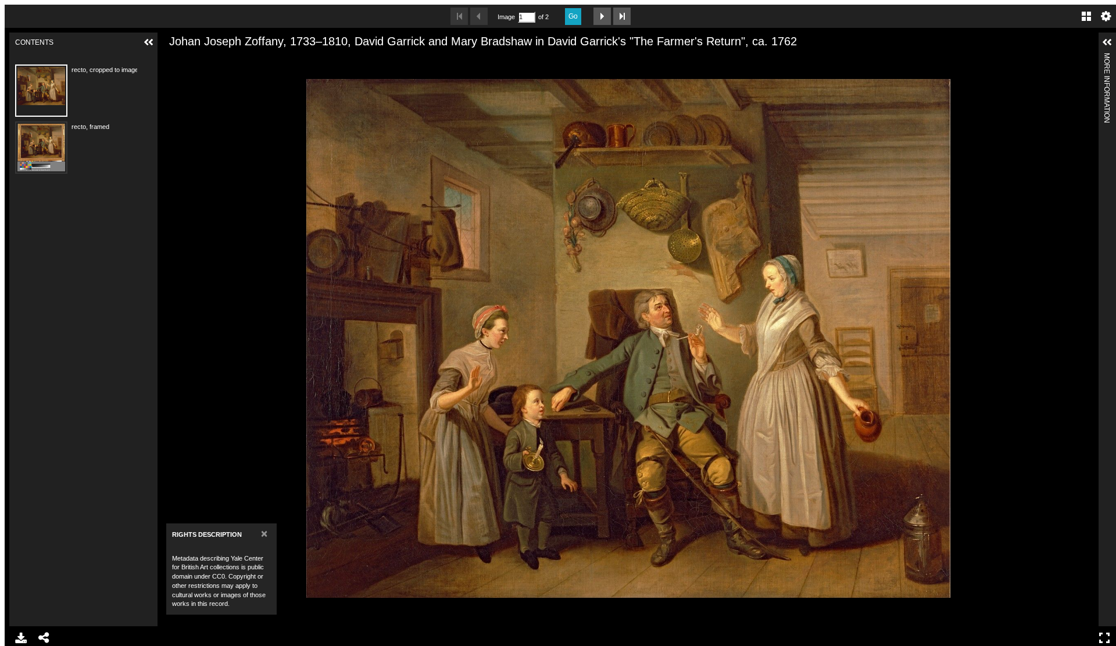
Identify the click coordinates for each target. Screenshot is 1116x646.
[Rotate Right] (211, 60)
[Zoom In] (172, 60)
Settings (1106, 16)
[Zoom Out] (192, 60)
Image (506, 16)
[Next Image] (602, 16)
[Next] (1085, 338)
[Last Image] (622, 16)
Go (573, 16)
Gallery (1086, 16)
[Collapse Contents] (149, 42)
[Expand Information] (1107, 42)
